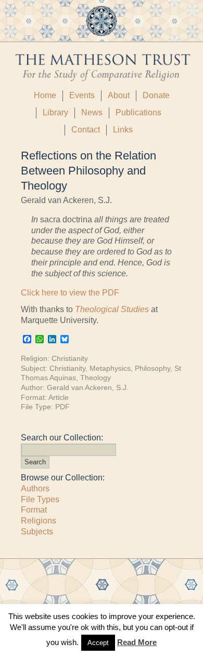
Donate (156, 95)
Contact (85, 129)
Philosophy (152, 368)
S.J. (122, 387)
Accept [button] (98, 643)
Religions (38, 520)
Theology (95, 377)
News (92, 112)
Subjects (37, 531)
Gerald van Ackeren (79, 387)
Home (45, 95)
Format (34, 509)
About (119, 95)
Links (123, 129)
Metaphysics (110, 368)
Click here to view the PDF (70, 292)
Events (82, 95)
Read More (137, 642)
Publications (138, 112)
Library (55, 112)
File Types (40, 499)
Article (58, 397)
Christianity (70, 358)
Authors (35, 488)
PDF (62, 407)
